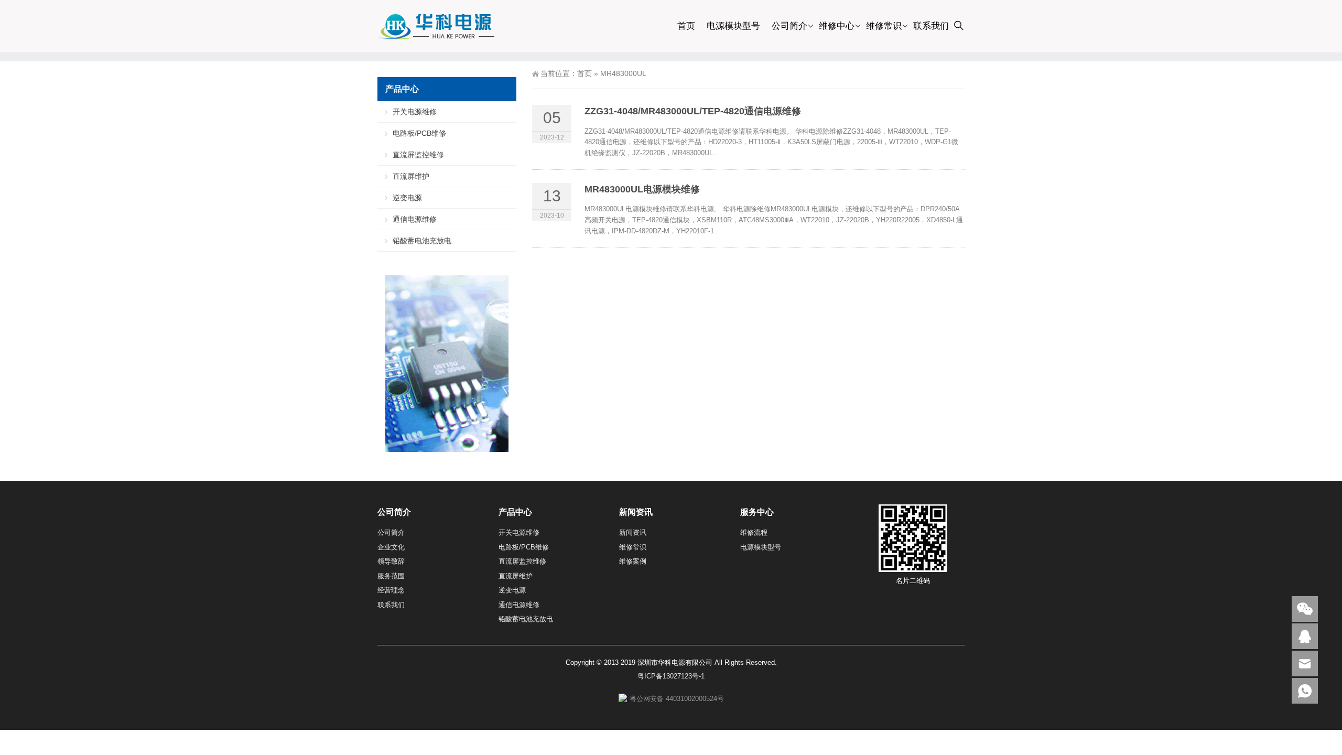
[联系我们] (1305, 636)
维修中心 (836, 26)
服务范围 (391, 576)
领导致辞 (391, 561)
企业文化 (391, 547)
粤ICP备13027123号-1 (671, 676)
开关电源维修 (415, 111)
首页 (686, 26)
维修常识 (884, 26)
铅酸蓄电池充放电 (422, 240)
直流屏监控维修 (418, 154)
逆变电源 (407, 197)
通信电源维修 (415, 219)
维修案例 (632, 561)
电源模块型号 (733, 26)
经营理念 (391, 590)
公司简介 (789, 26)
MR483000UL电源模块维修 (642, 189)
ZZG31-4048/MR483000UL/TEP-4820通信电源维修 (693, 111)
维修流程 (753, 532)
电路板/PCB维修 (419, 133)
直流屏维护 (411, 176)
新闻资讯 (632, 532)
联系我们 (931, 26)
